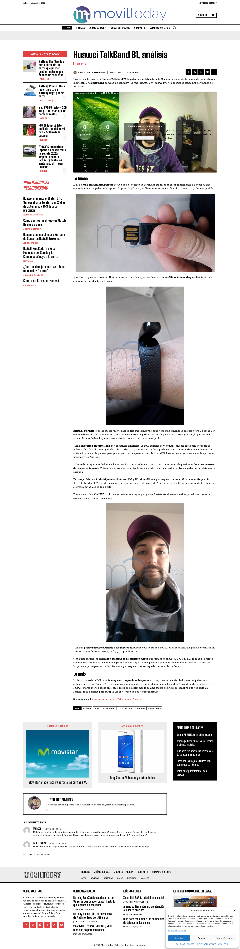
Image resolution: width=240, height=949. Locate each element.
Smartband (154, 708)
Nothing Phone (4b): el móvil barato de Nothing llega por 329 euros (52, 91)
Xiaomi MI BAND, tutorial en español (194, 734)
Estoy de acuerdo (145, 137)
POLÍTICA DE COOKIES (185, 944)
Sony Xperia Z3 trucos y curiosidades (132, 778)
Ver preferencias (225, 938)
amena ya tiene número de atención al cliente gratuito (143, 908)
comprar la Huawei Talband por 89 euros (118, 699)
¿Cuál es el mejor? (34, 275)
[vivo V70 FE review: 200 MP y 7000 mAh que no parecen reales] (29, 112)
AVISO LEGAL (223, 944)
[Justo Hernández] (75, 72)
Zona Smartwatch (33, 215)
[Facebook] (188, 72)
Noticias (43, 140)
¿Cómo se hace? (32, 229)
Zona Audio (44, 79)
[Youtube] (61, 925)
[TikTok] (47, 925)
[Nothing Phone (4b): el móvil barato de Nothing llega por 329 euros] (29, 90)
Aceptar (179, 938)
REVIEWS (81, 63)
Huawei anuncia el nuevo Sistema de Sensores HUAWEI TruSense (44, 237)
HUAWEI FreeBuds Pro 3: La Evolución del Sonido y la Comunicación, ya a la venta (40, 252)
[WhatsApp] (201, 72)
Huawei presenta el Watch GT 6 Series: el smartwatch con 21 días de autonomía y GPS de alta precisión (44, 204)
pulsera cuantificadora (131, 708)
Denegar (202, 938)
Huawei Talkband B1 (104, 708)
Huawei (87, 708)
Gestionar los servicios (177, 931)
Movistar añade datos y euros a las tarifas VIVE (57, 782)
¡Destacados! (46, 100)
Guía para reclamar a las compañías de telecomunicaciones (143, 920)
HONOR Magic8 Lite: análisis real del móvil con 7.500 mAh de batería (52, 130)
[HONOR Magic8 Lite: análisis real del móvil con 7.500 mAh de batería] (29, 130)
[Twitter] (195, 72)
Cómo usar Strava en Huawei (41, 281)
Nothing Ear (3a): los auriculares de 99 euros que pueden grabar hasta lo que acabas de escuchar (51, 68)
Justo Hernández (96, 72)
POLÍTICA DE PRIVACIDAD (206, 944)
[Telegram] (207, 72)
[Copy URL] (214, 72)
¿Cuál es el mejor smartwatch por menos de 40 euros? (44, 269)
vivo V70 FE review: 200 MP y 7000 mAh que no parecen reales (53, 111)
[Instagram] (33, 925)
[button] (234, 910)
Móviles (43, 118)
